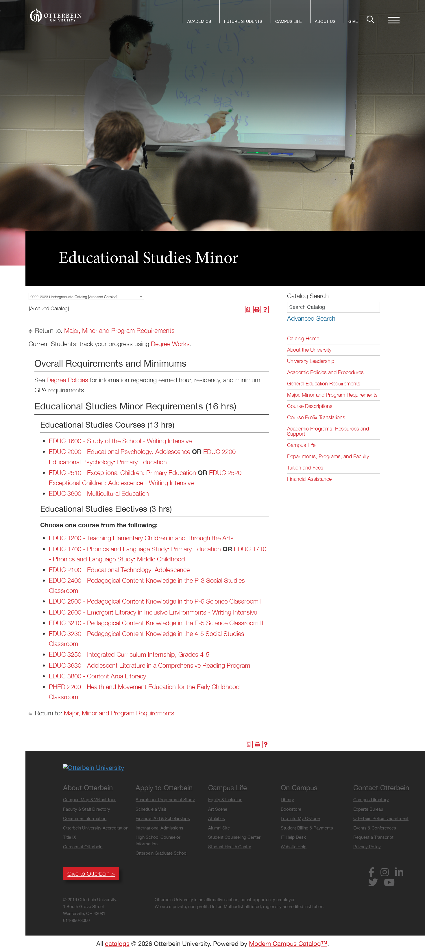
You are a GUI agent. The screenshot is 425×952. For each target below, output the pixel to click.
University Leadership (310, 361)
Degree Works (170, 344)
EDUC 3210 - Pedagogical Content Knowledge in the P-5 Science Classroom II (156, 623)
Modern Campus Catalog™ (288, 943)
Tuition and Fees (305, 468)
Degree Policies (67, 380)
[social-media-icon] (373, 873)
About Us (325, 22)
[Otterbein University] (93, 767)
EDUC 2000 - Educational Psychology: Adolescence (119, 451)
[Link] (56, 15)
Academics (199, 22)
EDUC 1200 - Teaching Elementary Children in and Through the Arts (141, 538)
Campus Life (288, 22)
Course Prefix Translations (316, 417)
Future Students (243, 22)
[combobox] (86, 296)
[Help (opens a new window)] (265, 309)
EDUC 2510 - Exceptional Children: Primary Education (122, 472)
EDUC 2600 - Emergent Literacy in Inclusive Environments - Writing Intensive (153, 612)
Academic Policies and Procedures (325, 372)
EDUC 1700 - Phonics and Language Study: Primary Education (135, 549)
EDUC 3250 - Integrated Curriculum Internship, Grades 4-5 (129, 654)
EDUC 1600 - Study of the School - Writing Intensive (120, 441)
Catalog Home (303, 338)
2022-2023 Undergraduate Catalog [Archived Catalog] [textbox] (73, 296)
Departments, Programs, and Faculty (328, 456)
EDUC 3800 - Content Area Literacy (97, 676)
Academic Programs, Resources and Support (328, 431)
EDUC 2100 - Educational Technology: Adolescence (119, 570)
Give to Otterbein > (91, 873)
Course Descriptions (309, 406)
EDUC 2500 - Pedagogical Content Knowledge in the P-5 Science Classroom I (155, 601)
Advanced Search (311, 318)
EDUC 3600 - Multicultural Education (99, 493)
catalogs (117, 943)
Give (353, 22)
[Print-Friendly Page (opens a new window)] (256, 309)
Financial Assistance (309, 479)
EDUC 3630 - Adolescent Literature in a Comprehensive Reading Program (149, 665)
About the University (309, 350)
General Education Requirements (323, 384)
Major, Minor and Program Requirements (119, 330)
